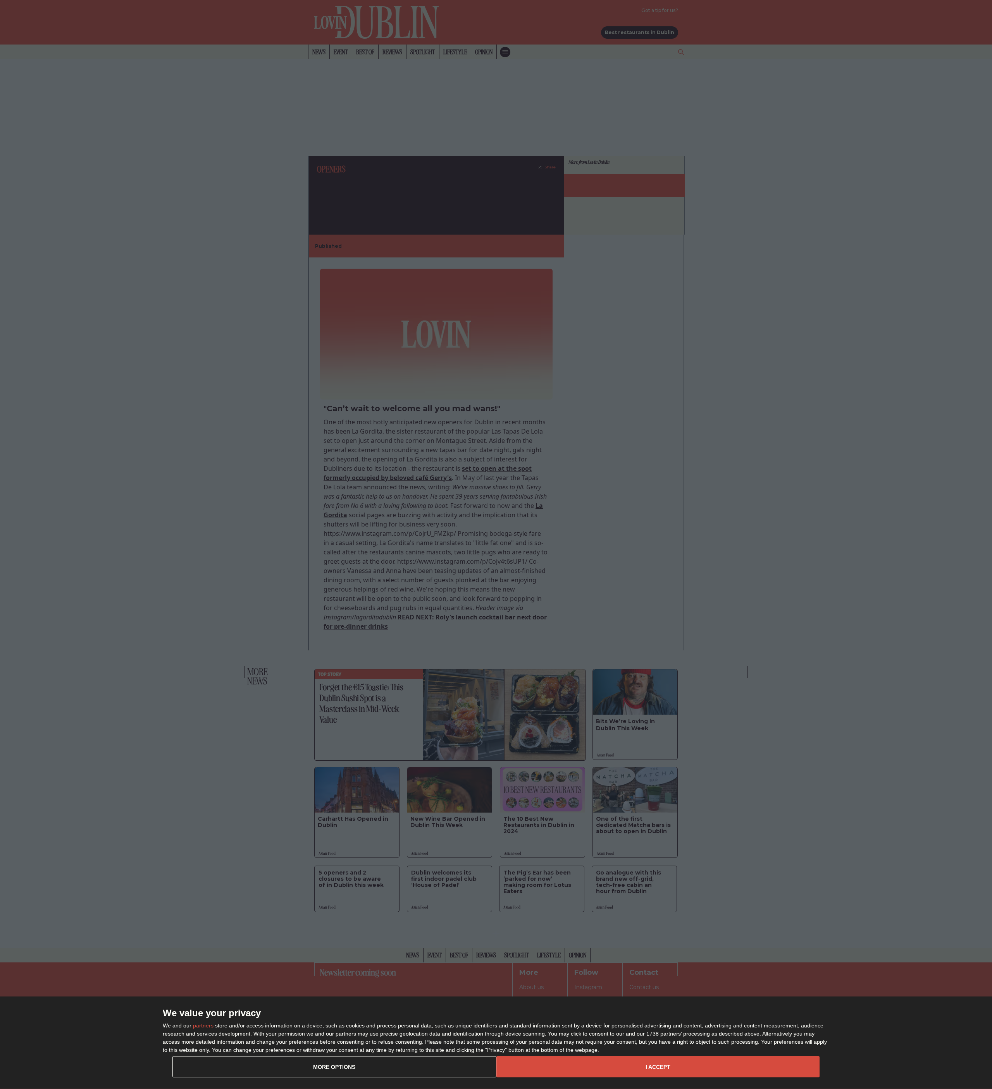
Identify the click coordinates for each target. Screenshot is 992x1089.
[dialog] (496, 1043)
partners (203, 1025)
